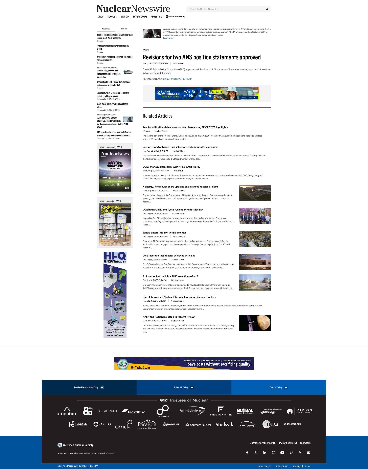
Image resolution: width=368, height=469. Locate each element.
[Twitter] (256, 452)
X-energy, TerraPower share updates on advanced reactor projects (180, 186)
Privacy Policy (264, 466)
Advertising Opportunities (262, 443)
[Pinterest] (291, 452)
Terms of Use (282, 466)
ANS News (178, 63)
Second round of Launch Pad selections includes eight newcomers (180, 146)
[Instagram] (273, 452)
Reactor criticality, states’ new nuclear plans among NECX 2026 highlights (185, 127)
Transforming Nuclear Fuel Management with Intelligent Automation (108, 73)
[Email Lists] (308, 452)
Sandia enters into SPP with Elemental (164, 232)
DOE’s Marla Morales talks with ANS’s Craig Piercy (171, 166)
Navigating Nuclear (288, 443)
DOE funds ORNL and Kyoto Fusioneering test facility (173, 209)
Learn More (168, 37)
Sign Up (125, 16)
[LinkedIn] (265, 452)
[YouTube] (282, 452)
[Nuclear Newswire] (300, 452)
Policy (146, 50)
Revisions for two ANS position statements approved (202, 57)
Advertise (156, 16)
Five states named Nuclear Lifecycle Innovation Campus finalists (179, 296)
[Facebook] (247, 452)
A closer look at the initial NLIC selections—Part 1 (170, 276)
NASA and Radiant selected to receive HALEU (169, 316)
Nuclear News (161, 130)
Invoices (296, 466)
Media (307, 466)
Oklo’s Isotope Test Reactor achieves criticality (169, 255)
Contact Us (305, 443)
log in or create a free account (176, 78)
